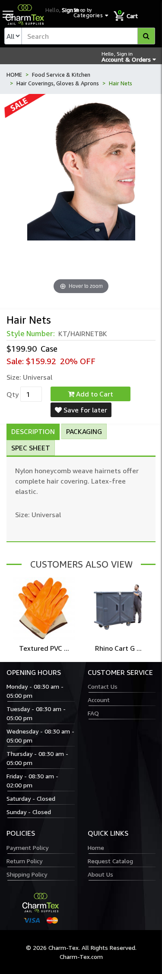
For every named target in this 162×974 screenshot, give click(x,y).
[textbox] (88, 36)
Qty (12, 394)
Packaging (84, 431)
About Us (100, 874)
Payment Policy (27, 847)
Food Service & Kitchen (61, 74)
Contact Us (103, 686)
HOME (14, 74)
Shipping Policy (26, 874)
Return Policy (24, 861)
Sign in (70, 9)
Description (33, 431)
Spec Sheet (30, 447)
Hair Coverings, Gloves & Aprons (57, 83)
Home (96, 847)
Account (99, 699)
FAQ (93, 713)
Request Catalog (110, 861)
